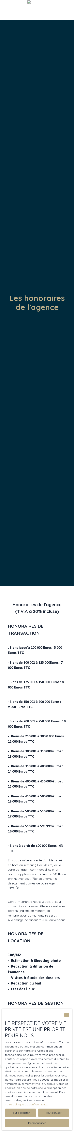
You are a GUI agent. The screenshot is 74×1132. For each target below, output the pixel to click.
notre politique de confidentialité (26, 1104)
